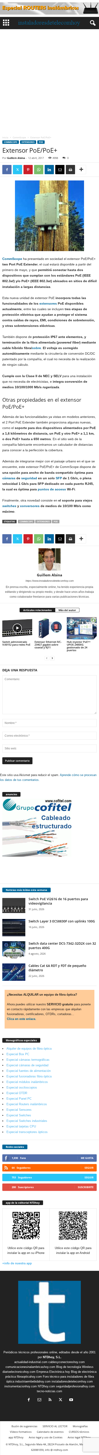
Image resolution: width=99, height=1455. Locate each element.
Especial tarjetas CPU (21, 1126)
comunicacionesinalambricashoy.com (30, 1367)
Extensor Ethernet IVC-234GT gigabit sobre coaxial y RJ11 (48, 644)
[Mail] (39, 1400)
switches (9, 506)
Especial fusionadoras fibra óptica (29, 1076)
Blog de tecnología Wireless (74, 1367)
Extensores (28, 142)
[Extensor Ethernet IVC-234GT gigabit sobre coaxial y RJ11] (49, 628)
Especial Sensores (19, 1109)
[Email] (59, 169)
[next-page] (52, 658)
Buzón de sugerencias (24, 1426)
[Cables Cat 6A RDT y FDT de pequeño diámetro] (13, 972)
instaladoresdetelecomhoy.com (72, 1381)
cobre (36, 348)
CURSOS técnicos (79, 1431)
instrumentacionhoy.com (20, 1386)
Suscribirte (85, 1187)
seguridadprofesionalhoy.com (75, 1386)
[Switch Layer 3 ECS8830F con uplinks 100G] (13, 927)
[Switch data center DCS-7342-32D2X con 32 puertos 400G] (13, 950)
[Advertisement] (49, 81)
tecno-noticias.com (49, 1391)
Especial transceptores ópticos (27, 1132)
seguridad (29, 478)
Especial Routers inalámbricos (26, 1104)
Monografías (80, 1426)
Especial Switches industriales (26, 1121)
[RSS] (50, 1400)
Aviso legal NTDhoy (79, 1437)
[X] (17, 169)
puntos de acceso (52, 489)
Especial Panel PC (19, 1098)
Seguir (88, 1167)
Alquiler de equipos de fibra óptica (29, 1048)
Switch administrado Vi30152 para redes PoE (16, 643)
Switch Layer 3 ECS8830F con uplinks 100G (62, 921)
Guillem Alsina (16, 158)
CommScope (19, 137)
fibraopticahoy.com (29, 1376)
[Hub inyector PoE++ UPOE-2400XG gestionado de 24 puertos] (82, 628)
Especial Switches (18, 1115)
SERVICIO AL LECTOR (55, 1426)
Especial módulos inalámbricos (27, 1082)
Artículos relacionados (37, 610)
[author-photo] (49, 559)
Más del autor (67, 610)
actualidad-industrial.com (30, 1362)
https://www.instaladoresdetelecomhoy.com (50, 580)
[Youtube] (71, 1400)
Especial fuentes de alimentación (28, 1071)
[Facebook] (7, 169)
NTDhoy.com (46, 1386)
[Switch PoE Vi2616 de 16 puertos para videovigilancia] (13, 905)
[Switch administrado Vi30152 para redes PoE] (17, 628)
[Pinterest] (28, 169)
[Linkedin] (49, 169)
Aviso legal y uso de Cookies (45, 1437)
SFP (59, 478)
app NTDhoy (16, 1437)
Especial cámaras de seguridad (27, 1065)
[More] (81, 169)
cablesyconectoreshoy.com (66, 1362)
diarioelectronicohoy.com (19, 1371)
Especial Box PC (17, 1054)
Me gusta (87, 1158)
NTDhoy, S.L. (52, 1357)
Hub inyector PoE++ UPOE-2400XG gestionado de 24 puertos (78, 646)
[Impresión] (70, 169)
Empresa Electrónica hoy (53, 1371)
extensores (48, 303)
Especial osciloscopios (21, 1087)
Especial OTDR (16, 1093)
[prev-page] (46, 658)
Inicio (5, 137)
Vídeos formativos (21, 1431)
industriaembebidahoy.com (33, 1381)
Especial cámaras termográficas (28, 1059)
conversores (30, 506)
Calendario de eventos (50, 1431)
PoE (41, 142)
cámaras (8, 478)
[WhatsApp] (38, 169)
